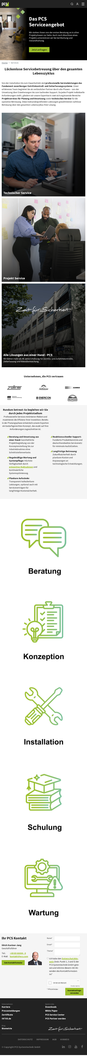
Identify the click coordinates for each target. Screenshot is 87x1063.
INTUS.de (6, 1018)
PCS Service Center (54, 1014)
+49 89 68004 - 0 (18, 953)
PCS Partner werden (55, 1018)
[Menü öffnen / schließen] (83, 4)
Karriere (6, 1006)
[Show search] (72, 4)
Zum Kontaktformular (13, 962)
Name (49, 938)
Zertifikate (7, 1014)
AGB (54, 1039)
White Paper (51, 1010)
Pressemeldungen (11, 1010)
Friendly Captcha (75, 986)
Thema (50, 951)
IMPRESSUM (42, 1039)
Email (49, 944)
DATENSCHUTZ (25, 1039)
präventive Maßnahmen (21, 466)
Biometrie (7, 1028)
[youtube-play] (76, 1047)
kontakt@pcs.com (19, 956)
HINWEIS (64, 1039)
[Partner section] (77, 4)
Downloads (51, 1006)
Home (5, 62)
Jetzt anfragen (39, 49)
